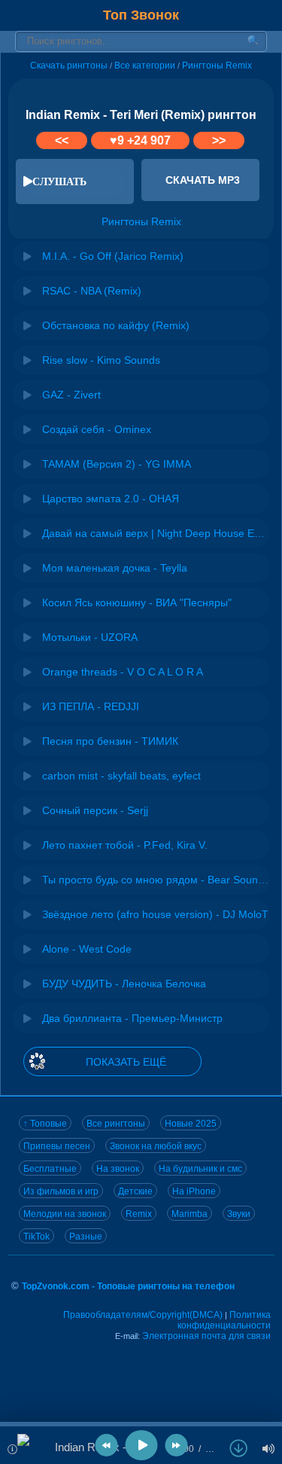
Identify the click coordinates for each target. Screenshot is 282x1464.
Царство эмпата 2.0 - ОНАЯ (110, 499)
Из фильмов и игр (61, 1191)
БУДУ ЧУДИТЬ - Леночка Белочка (124, 984)
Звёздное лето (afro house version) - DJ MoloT (155, 914)
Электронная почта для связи (206, 1336)
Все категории (144, 65)
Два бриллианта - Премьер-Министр (132, 1018)
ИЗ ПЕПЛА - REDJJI (90, 706)
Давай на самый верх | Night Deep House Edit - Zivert (156, 533)
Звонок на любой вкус (156, 1146)
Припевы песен (56, 1146)
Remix (139, 1214)
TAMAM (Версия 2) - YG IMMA (116, 464)
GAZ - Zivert (71, 395)
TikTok (36, 1236)
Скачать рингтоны (69, 65)
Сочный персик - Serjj (95, 810)
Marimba (189, 1214)
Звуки (238, 1214)
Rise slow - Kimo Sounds (101, 360)
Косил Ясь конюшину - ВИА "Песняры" (137, 602)
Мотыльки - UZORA (90, 637)
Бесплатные (50, 1169)
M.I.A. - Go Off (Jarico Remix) (112, 256)
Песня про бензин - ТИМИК (110, 741)
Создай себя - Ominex (96, 429)
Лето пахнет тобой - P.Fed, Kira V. (125, 845)
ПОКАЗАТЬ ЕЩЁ (126, 1062)
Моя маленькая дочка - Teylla (114, 568)
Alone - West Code (87, 949)
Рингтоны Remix (217, 65)
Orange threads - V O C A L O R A (122, 672)
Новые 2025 (191, 1123)
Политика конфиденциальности (224, 1320)
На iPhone (194, 1191)
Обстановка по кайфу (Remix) (116, 325)
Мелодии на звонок (64, 1214)
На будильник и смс (200, 1169)
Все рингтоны (115, 1123)
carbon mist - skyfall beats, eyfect (121, 776)
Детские (135, 1191)
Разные (85, 1236)
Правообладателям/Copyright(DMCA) (143, 1315)
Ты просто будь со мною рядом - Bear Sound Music (156, 880)
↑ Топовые (45, 1123)
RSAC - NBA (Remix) (91, 291)
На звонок (117, 1169)
